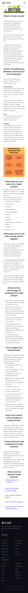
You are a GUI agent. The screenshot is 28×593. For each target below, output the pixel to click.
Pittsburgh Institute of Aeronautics (12, 481)
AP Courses (18, 543)
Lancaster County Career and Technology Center (14, 507)
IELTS (3, 578)
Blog (16, 569)
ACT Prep (4, 546)
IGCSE (17, 552)
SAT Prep (4, 543)
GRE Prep (4, 552)
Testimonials (19, 566)
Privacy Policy (9, 589)
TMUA (3, 566)
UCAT (3, 569)
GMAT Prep (5, 549)
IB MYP (17, 549)
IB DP (16, 546)
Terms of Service (18, 589)
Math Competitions (6, 559)
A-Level (17, 555)
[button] (24, 3)
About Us (18, 575)
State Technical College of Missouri (13, 496)
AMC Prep (5, 555)
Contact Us (18, 578)
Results (17, 572)
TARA (3, 575)
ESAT (3, 572)
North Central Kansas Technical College (11, 490)
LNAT (3, 581)
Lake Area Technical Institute (14, 502)
